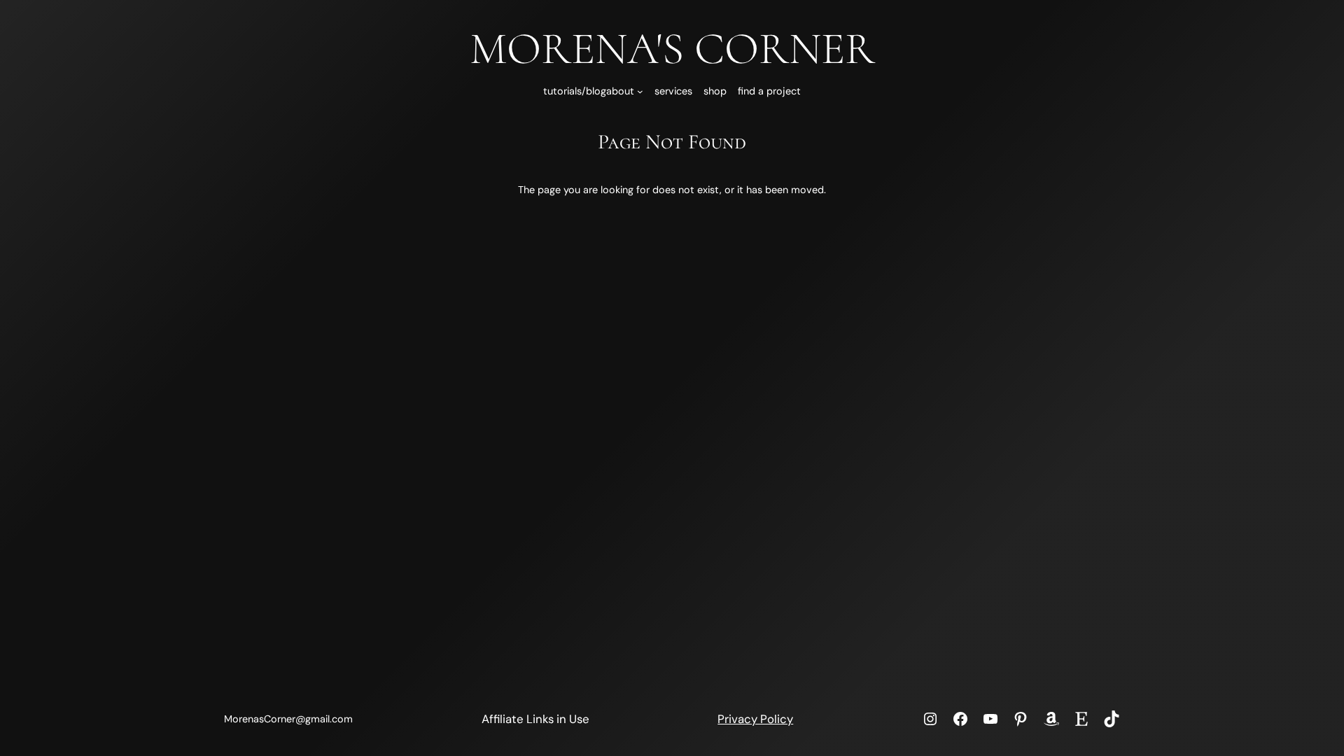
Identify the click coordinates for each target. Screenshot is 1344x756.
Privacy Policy (755, 719)
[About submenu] (640, 91)
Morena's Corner (672, 49)
